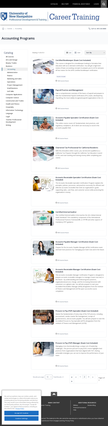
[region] (21, 407)
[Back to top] (54, 404)
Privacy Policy (69, 421)
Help (74, 410)
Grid (78, 53)
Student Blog (91, 405)
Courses (9, 29)
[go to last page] (72, 377)
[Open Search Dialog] (104, 4)
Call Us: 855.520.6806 (97, 29)
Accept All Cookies (21, 413)
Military (75, 405)
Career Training (45, 405)
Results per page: (38, 377)
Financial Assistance (79, 407)
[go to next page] (76, 377)
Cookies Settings (21, 418)
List (70, 53)
